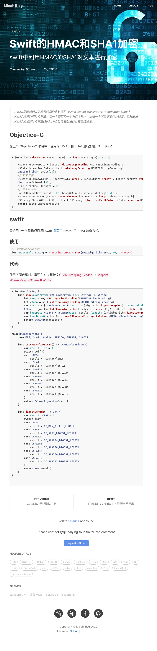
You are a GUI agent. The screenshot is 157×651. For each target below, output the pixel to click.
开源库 (55, 568)
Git (135, 562)
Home (118, 5)
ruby (67, 568)
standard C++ (18, 594)
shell (78, 568)
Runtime (80, 562)
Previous (41, 501)
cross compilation (21, 574)
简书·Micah (36, 594)
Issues (74, 521)
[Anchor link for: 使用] (5, 241)
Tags (149, 5)
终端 (125, 562)
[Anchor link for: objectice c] (5, 134)
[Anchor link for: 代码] (5, 264)
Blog (93, 562)
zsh (44, 568)
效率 (115, 562)
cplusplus (52, 594)
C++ (105, 568)
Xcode (66, 562)
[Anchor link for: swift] (5, 218)
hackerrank (68, 594)
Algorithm (92, 568)
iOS (14, 562)
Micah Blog (13, 6)
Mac (104, 562)
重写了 (57, 231)
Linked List (120, 568)
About (133, 5)
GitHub (74, 631)
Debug (40, 562)
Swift (14, 31)
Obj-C (53, 562)
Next (111, 501)
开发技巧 (26, 562)
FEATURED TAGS (20, 553)
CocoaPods (30, 568)
